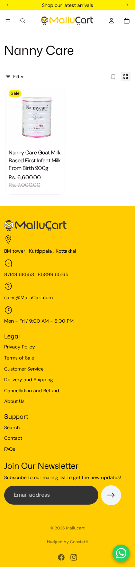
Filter (18, 76)
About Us (14, 401)
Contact (13, 438)
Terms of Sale (19, 358)
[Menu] (8, 21)
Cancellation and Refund (31, 390)
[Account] (111, 20)
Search (12, 427)
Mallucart (75, 528)
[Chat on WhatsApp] (121, 553)
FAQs (9, 449)
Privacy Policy (19, 347)
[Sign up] (111, 495)
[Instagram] (74, 557)
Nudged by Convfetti (67, 542)
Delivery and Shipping (28, 379)
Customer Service (24, 369)
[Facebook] (61, 557)
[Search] (22, 20)
